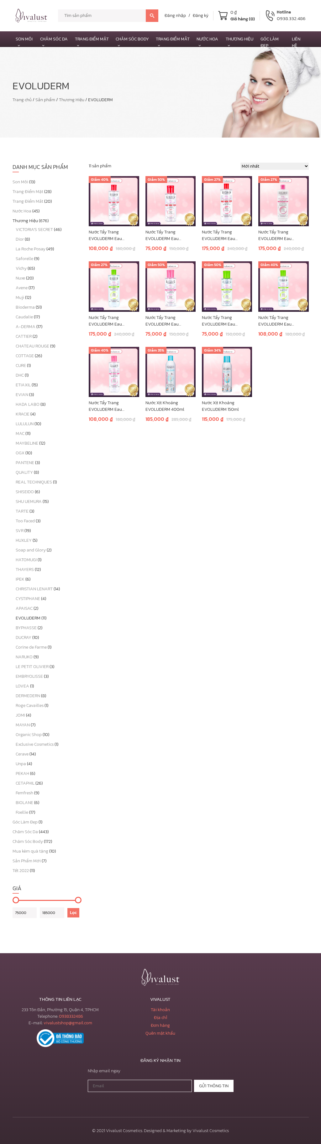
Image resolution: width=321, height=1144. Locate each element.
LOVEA (22, 686)
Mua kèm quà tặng (30, 851)
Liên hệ (296, 42)
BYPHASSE (26, 627)
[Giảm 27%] (227, 200)
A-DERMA (25, 326)
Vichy (21, 268)
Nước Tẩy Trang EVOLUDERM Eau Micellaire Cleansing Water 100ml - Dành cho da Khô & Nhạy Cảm (168, 320)
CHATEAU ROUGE (32, 346)
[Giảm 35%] (170, 371)
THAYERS (25, 569)
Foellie (22, 812)
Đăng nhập (175, 15)
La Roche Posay (30, 249)
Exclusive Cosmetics (35, 744)
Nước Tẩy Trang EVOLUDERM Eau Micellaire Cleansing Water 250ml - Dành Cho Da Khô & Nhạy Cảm (112, 406)
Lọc (73, 912)
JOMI (20, 715)
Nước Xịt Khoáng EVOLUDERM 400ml (164, 406)
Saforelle (24, 258)
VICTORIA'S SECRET (34, 229)
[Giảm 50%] (170, 200)
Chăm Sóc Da (54, 39)
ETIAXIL (23, 385)
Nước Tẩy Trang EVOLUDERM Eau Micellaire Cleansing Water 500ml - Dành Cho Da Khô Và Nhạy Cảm (282, 235)
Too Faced (25, 521)
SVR (20, 530)
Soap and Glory (31, 550)
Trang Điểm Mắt (173, 39)
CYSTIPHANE (28, 598)
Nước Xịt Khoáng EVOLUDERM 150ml (220, 406)
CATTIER (24, 336)
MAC (20, 433)
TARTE (22, 511)
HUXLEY (24, 540)
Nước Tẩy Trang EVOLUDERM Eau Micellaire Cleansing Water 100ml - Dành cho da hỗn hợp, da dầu (225, 320)
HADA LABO (27, 404)
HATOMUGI (26, 559)
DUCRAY (23, 637)
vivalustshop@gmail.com (68, 1023)
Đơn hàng (160, 1025)
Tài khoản (160, 1009)
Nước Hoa (207, 39)
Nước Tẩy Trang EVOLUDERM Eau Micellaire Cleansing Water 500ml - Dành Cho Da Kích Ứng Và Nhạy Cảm (226, 235)
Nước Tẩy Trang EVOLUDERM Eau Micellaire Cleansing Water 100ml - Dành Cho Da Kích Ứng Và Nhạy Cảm (168, 235)
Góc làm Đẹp (269, 42)
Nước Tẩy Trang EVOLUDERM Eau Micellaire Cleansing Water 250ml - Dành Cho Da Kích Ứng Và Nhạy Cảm (112, 235)
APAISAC (24, 608)
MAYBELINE (27, 443)
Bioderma (25, 307)
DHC (20, 375)
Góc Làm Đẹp (25, 822)
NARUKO (24, 657)
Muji (20, 297)
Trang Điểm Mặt (92, 39)
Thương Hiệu (71, 100)
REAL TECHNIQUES (34, 482)
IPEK (20, 579)
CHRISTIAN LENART (34, 589)
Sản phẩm (45, 100)
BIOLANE (24, 802)
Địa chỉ (160, 1017)
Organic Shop (29, 734)
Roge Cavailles (30, 705)
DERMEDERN (28, 695)
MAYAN (23, 725)
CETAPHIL (25, 783)
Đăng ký (200, 15)
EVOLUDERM (28, 618)
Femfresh (24, 793)
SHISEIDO (25, 491)
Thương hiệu (239, 39)
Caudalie (24, 317)
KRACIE (22, 414)
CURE (21, 365)
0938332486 (71, 1016)
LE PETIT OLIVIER (32, 666)
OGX (20, 453)
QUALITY (24, 472)
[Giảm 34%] (227, 371)
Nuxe (20, 278)
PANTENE (25, 462)
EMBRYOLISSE (29, 676)
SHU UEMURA (29, 501)
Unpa (21, 763)
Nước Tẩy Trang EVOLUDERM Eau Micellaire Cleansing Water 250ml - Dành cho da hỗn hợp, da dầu (281, 320)
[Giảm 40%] (114, 200)
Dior (20, 239)
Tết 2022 (21, 870)
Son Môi (24, 39)
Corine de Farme (31, 647)
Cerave (22, 754)
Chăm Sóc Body (132, 39)
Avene (22, 288)
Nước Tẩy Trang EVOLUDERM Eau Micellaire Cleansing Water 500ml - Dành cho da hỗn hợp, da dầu (112, 320)
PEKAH (22, 773)
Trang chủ (22, 100)
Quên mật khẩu (160, 1033)
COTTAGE (25, 356)
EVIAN (22, 394)
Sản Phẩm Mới (27, 861)
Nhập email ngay (104, 1071)
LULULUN (25, 424)
